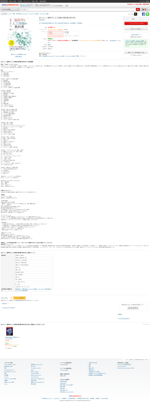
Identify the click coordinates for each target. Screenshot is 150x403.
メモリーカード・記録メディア (37, 378)
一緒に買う (9, 348)
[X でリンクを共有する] (135, 15)
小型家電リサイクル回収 (94, 371)
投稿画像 (74, 23)
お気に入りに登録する (136, 29)
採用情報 (92, 398)
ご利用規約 (64, 398)
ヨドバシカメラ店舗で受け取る (124, 364)
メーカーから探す (64, 364)
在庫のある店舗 (134, 34)
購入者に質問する (133, 308)
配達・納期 (62, 386)
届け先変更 (112, 40)
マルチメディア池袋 (138, 43)
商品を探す (62, 388)
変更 (67, 5)
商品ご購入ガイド (64, 390)
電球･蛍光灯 (33, 383)
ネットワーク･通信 (60, 56)
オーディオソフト (35, 376)
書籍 (40, 54)
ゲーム (5, 383)
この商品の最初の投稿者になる (47, 23)
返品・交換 (91, 367)
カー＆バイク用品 (35, 373)
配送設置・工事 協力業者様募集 (95, 375)
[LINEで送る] (147, 15)
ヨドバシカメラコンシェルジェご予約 (125, 367)
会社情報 (97, 398)
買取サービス (92, 369)
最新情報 (80, 23)
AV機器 (5, 380)
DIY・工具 (33, 366)
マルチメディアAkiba (129, 40)
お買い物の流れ (63, 381)
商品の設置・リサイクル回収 (66, 384)
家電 (5, 367)
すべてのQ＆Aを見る (123, 318)
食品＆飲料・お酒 (8, 366)
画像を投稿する (18, 56)
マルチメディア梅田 (139, 40)
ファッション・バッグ (36, 367)
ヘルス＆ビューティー (9, 369)
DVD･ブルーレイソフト (36, 375)
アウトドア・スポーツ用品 (10, 378)
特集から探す (63, 375)
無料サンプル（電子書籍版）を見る (18, 54)
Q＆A (119, 314)
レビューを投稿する (19, 297)
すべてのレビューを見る (8, 307)
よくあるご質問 (104, 398)
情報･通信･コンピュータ (48, 56)
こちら (48, 4)
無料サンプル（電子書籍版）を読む (136, 52)
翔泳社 (49, 44)
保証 (90, 366)
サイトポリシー (56, 398)
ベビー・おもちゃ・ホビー (10, 364)
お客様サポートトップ (47, 398)
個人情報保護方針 (72, 398)
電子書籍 (6, 375)
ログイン (22, 4)
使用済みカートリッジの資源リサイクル (97, 373)
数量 (133, 19)
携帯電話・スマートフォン (36, 364)
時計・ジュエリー (35, 371)
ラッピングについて (121, 366)
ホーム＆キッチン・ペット (10, 371)
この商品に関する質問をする (63, 23)
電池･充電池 (33, 380)
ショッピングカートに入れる (136, 23)
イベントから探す (64, 370)
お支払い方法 (63, 383)
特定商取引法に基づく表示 (83, 398)
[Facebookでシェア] (143, 15)
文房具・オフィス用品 (9, 382)
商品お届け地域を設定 (25, 5)
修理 (90, 364)
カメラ (32, 369)
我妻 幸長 (41, 19)
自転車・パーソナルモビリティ (37, 382)
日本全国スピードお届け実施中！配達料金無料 (138, 4)
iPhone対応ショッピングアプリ (67, 391)
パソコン (6, 376)
